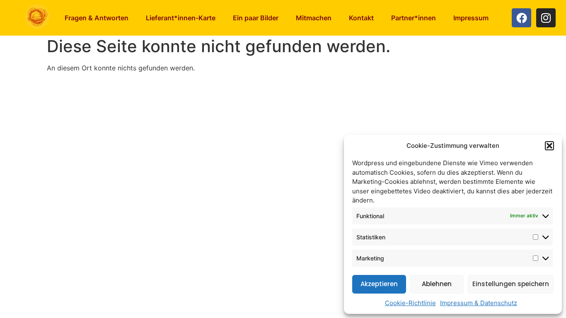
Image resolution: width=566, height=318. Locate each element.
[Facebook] (521, 18)
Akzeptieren (379, 283)
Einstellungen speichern (510, 283)
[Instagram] (546, 18)
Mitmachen (313, 18)
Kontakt (361, 18)
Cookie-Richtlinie (410, 303)
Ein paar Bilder (255, 18)
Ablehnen (437, 283)
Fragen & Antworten (96, 18)
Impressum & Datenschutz (478, 303)
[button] (549, 146)
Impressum (471, 18)
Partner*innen (413, 18)
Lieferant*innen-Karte (180, 18)
